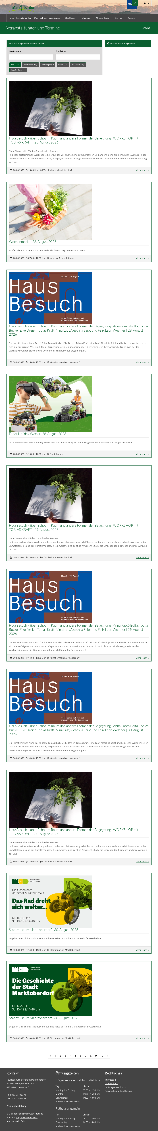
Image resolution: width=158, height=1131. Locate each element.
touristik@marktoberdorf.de (28, 1113)
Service (118, 18)
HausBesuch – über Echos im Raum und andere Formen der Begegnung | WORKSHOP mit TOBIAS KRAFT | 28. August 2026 (73, 140)
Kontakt (131, 18)
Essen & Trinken (23, 18)
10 (101, 1055)
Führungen (86, 18)
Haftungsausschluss (115, 1087)
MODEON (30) (78, 64)
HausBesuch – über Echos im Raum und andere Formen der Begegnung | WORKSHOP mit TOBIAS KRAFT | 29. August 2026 (73, 527)
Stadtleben (70, 18)
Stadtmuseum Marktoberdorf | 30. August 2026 (43, 929)
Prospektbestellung (16, 1106)
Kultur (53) (62, 64)
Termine (145, 27)
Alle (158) (15, 64)
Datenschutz (111, 1083)
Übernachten (40, 18)
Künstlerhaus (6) (18, 70)
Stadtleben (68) (30, 64)
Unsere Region (103, 18)
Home (11, 18)
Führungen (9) (48, 64)
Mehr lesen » (142, 170)
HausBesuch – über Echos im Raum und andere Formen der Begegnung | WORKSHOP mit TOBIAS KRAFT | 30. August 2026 (73, 831)
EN (135, 2)
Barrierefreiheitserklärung (118, 1090)
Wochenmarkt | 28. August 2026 (32, 241)
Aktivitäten (54, 18)
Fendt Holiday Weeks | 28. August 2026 (37, 434)
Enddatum (61, 51)
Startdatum (15, 51)
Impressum (110, 1079)
